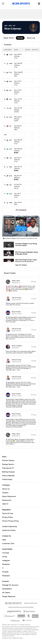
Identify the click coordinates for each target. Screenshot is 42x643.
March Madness (8, 476)
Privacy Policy (7, 517)
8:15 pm (18, 73)
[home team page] (7, 55)
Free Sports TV (8, 468)
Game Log (31, 38)
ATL (10, 99)
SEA (10, 117)
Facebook (6, 564)
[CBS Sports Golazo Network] (21, 607)
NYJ (10, 81)
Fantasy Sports (8, 464)
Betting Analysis (8, 472)
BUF (10, 176)
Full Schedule (21, 210)
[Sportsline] (29, 611)
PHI (10, 73)
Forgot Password (8, 596)
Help (4, 540)
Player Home (9, 38)
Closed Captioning (9, 526)
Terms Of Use (7, 513)
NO (10, 140)
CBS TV (5, 504)
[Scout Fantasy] (15, 620)
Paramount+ (7, 500)
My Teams (6, 593)
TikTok (4, 557)
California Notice (8, 530)
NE (10, 108)
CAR (10, 55)
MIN (10, 64)
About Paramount (9, 496)
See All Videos (21, 265)
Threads (5, 572)
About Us (5, 489)
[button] (3, 3)
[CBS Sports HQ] (30, 603)
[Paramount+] (9, 615)
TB (10, 126)
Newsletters (7, 589)
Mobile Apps (7, 479)
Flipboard (6, 576)
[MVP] (35, 615)
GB (10, 90)
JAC (10, 158)
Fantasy (20, 38)
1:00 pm (18, 55)
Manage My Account (10, 585)
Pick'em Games (8, 460)
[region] (21, 225)
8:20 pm (17, 127)
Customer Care (8, 543)
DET (10, 149)
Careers (5, 493)
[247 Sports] (14, 611)
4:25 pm (17, 91)
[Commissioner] (23, 615)
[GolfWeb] (27, 620)
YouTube (5, 553)
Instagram (6, 560)
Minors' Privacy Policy (10, 521)
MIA (10, 167)
